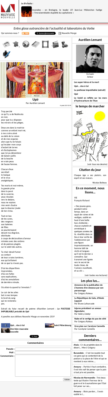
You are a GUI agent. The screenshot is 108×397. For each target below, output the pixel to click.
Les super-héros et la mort (86, 82)
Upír (76, 94)
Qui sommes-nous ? (10, 33)
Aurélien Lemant (90, 40)
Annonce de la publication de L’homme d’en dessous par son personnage (89, 288)
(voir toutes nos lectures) (96, 275)
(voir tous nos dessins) (97, 164)
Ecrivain (90, 74)
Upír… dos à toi (81, 86)
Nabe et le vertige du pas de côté (90, 319)
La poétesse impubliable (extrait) (89, 90)
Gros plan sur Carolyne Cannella (89, 326)
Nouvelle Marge (68, 33)
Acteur (90, 77)
